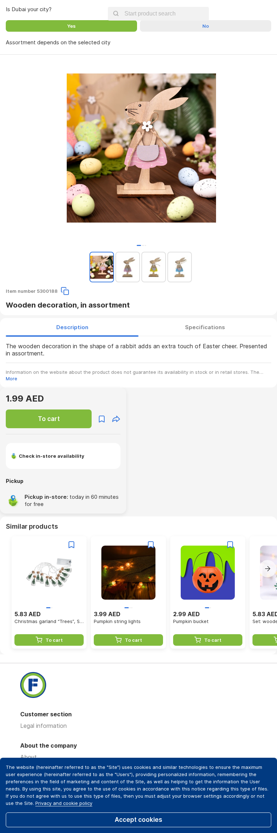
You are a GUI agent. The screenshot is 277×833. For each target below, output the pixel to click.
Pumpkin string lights (117, 621)
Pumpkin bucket (190, 621)
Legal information (43, 725)
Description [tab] (72, 327)
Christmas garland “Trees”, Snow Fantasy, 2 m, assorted (49, 621)
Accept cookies (138, 819)
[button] (139, 245)
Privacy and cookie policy (63, 803)
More (11, 378)
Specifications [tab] (205, 327)
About (28, 757)
